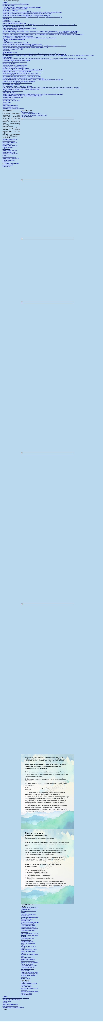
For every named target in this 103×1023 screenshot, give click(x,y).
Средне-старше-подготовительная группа (29, 982)
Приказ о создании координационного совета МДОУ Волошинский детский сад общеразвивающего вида (34, 46)
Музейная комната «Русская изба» (13, 108)
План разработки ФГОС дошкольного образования (18, 36)
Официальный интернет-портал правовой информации (10, 147)
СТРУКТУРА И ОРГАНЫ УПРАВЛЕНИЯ (15, 9)
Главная (5, 2)
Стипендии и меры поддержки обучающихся (16, 60)
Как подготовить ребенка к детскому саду (34, 115)
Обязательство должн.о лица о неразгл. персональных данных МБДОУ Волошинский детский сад (33, 79)
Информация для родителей (11, 100)
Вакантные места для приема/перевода (15, 65)
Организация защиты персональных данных (16, 68)
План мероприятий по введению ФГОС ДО (15, 42)
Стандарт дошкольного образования (14, 39)
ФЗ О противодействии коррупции (13, 91)
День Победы (25, 970)
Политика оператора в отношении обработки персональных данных (23, 78)
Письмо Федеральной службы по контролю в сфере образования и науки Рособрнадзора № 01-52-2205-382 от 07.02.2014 (40, 33)
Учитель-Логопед (26, 993)
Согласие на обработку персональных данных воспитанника (21, 75)
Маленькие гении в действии (30, 922)
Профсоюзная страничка (10, 107)
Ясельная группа (26, 986)
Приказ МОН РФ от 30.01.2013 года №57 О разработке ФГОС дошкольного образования (29, 38)
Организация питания (9, 63)
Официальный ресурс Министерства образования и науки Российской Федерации (11, 159)
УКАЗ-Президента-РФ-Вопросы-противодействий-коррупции (21, 89)
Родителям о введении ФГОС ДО (13, 49)
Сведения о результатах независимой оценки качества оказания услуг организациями (10, 141)
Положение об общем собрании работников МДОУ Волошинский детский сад (26, 15)
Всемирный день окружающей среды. (27, 940)
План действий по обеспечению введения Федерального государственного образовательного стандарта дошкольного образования (43, 34)
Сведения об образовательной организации (16, 4)
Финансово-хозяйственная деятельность (15, 62)
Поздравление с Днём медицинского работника (28, 926)
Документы (6, 18)
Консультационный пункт (10, 105)
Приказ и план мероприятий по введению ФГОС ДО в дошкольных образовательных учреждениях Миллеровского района (40, 25)
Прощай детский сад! (27, 938)
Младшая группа (26, 985)
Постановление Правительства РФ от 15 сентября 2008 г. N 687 (22, 76)
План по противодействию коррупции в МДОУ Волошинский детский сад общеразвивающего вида (33, 94)
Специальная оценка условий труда (13, 67)
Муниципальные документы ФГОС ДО (14, 23)
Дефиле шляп (25, 920)
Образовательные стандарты (11, 21)
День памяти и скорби (28, 924)
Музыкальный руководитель (29, 991)
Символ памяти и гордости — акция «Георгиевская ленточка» (29, 975)
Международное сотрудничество (13, 97)
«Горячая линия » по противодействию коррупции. (18, 86)
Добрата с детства (26, 112)
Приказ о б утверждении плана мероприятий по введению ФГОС (22, 44)
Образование (6, 20)
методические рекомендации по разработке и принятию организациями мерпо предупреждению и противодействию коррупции (41, 87)
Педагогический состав (10, 52)
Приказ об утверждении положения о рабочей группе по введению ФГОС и (25, 47)
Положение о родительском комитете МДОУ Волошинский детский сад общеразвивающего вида (32, 12)
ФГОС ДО (5, 41)
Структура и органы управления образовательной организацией (22, 7)
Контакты (5, 104)
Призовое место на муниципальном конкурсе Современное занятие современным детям (29, 966)
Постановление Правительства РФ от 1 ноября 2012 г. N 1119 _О (22, 70)
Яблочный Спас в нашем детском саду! (28, 915)
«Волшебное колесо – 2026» (29, 933)
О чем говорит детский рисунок (30, 113)
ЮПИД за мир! (25, 978)
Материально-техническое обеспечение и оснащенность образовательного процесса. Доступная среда (34, 54)
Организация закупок (9, 99)
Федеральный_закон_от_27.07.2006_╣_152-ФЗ (17, 71)
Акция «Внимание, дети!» (29, 949)
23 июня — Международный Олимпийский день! (29, 918)
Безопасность (7, 102)
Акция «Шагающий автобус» (29, 928)
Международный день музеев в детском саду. (28, 958)
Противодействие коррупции (11, 84)
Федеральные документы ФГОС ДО (13, 29)
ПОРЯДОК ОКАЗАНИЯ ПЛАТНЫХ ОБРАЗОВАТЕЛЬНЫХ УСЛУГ (22, 96)
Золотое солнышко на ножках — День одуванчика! (29, 961)
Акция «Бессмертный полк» (29, 972)
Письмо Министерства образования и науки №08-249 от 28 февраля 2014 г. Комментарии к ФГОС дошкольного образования (40, 31)
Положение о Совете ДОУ (10, 10)
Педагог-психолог (26, 116)
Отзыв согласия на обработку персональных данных (19, 81)
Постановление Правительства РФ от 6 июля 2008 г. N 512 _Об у (22, 73)
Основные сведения (9, 5)
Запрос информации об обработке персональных (17, 83)
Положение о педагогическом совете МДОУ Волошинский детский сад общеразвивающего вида (32, 17)
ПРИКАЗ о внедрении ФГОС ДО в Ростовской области (19, 28)
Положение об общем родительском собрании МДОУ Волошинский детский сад (27, 13)
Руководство (6, 50)
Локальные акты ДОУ (9, 92)
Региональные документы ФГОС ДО (13, 26)
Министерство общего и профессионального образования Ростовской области (10, 153)
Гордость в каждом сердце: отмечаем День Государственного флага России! (29, 910)
